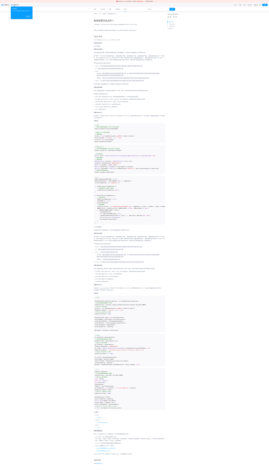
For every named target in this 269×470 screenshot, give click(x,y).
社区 (244, 4)
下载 (110, 9)
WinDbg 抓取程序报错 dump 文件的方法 (106, 448)
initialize (98, 427)
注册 (265, 4)
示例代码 (117, 9)
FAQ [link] (100, 13)
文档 (95, 9)
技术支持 (250, 4)
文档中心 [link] (96, 13)
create (98, 417)
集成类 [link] (104, 13)
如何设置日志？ (99, 463)
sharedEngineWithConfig (102, 422)
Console (235, 4)
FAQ (125, 9)
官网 (240, 4)
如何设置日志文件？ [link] (112, 13)
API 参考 (102, 9)
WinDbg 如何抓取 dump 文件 (103, 450)
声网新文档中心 (140, 1)
